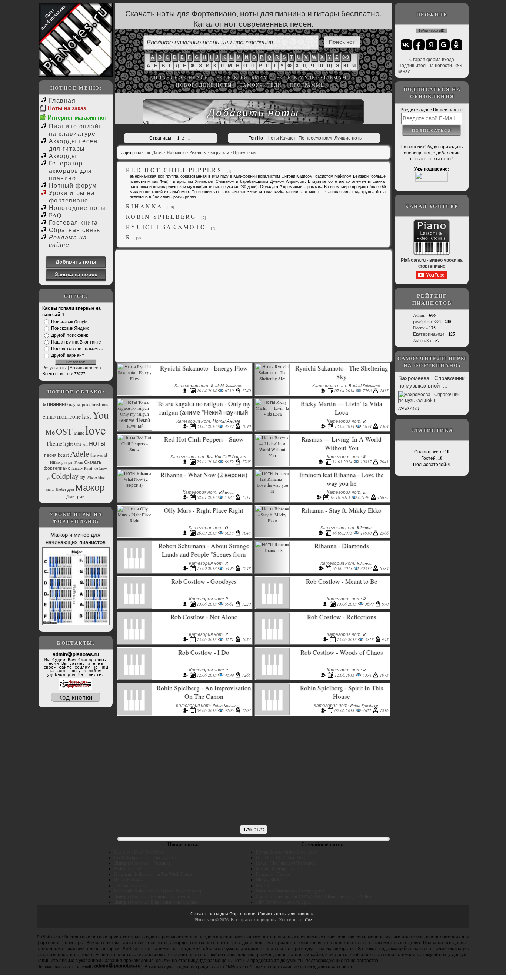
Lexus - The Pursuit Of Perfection (286, 863)
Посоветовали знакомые (77, 348)
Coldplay (65, 476)
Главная (62, 100)
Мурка (262, 885)
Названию (176, 152)
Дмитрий (75, 496)
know (103, 468)
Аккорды (62, 156)
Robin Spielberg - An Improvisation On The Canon (204, 692)
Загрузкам (219, 152)
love (95, 430)
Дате (156, 152)
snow (50, 489)
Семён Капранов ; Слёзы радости (145, 857)
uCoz (307, 919)
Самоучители (261, 85)
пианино (57, 404)
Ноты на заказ (67, 108)
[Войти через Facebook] (419, 44)
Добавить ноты (76, 261)
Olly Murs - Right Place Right (203, 510)
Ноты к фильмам (242, 77)
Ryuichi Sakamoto (166, 227)
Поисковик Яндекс (70, 328)
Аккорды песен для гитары (73, 144)
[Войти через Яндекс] (431, 44)
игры (68, 462)
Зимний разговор (130, 885)
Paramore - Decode (273, 874)
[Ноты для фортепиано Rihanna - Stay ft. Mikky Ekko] (272, 520)
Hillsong (56, 462)
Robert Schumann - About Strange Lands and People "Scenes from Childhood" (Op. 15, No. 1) (204, 554)
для (70, 489)
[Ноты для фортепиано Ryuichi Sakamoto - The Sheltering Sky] (272, 378)
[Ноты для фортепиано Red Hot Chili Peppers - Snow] (134, 449)
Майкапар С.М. (128, 868)
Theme (54, 443)
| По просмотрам (314, 138)
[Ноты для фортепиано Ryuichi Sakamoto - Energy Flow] (134, 378)
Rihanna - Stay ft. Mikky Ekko (342, 510)
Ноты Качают (281, 138)
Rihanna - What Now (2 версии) (203, 474)
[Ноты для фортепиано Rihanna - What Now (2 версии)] (134, 485)
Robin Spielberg (161, 216)
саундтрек (78, 404)
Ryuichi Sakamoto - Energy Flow (204, 368)
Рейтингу (197, 152)
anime (79, 433)
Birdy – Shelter (269, 879)
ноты (97, 443)
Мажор (90, 487)
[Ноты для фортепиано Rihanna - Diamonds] (272, 550)
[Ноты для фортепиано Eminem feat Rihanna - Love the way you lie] (272, 491)
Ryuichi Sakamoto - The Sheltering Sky (341, 372)
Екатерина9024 (429, 334)
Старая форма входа (431, 59)
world (102, 455)
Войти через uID (432, 31)
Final (88, 468)
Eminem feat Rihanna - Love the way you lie (341, 479)
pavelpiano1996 (427, 321)
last (86, 416)
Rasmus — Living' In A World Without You (342, 443)
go (48, 477)
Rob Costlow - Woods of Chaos (341, 652)
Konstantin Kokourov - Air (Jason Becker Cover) (157, 891)
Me (50, 431)
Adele (79, 453)
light (68, 443)
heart (63, 454)
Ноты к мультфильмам (311, 77)
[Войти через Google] (444, 44)
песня (50, 455)
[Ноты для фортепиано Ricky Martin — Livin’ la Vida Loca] (272, 414)
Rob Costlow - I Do (203, 652)
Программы (307, 85)
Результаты (54, 368)
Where (91, 477)
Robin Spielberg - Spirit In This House (341, 692)
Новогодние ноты (204, 85)
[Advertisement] (253, 305)
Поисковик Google (69, 321)
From (78, 462)
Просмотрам (245, 152)
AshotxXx (422, 340)
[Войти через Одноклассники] (456, 44)
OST (64, 431)
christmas (98, 404)
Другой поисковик (69, 335)
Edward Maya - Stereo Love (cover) (287, 852)
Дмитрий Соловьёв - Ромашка (142, 863)
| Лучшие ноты (348, 138)
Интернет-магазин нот (77, 117)
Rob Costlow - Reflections (341, 617)
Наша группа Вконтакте (76, 342)
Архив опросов (85, 368)
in (44, 404)
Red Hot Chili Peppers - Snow (204, 439)
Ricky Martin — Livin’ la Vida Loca (341, 407)
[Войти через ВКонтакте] (406, 44)
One (77, 444)
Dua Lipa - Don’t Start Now (139, 852)
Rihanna (144, 206)
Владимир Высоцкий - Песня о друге (290, 891)
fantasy (77, 468)
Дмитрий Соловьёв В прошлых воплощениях (156, 902)
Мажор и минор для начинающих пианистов (76, 538)
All (85, 444)
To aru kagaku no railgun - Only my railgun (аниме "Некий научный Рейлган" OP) (204, 412)
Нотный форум (73, 185)
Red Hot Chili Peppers (174, 170)
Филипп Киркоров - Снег (279, 868)
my (82, 477)
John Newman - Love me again (283, 902)
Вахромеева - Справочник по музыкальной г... (431, 381)
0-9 (345, 57)
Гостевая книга (73, 222)
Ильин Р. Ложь (128, 879)
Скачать (92, 462)
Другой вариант (67, 355)
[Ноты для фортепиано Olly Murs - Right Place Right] (134, 520)
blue (101, 477)
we (95, 468)
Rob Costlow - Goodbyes (204, 581)
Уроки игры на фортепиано (72, 196)
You (100, 415)
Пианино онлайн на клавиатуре (76, 129)
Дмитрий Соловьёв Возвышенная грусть (152, 896)
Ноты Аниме (226, 421)
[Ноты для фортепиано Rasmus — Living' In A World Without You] (272, 455)
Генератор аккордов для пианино (70, 170)
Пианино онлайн (181, 77)
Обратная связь (74, 230)
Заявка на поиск (76, 274)
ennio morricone (62, 416)
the (93, 455)
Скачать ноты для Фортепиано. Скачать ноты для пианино (252, 914)
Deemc (419, 328)
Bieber (61, 489)
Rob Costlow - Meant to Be (341, 581)
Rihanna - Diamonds (341, 546)
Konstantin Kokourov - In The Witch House (153, 874)
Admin (419, 315)
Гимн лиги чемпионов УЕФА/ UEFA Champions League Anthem (314, 896)
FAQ (55, 215)
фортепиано (57, 468)
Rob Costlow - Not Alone (203, 617)
